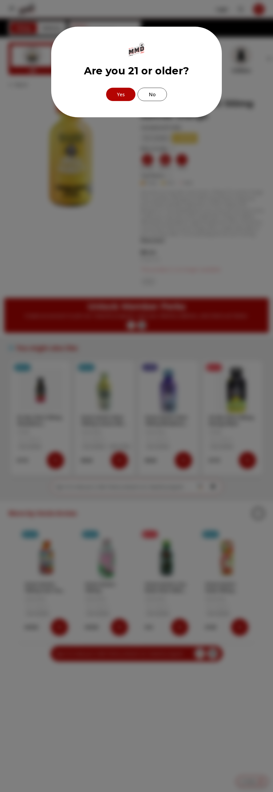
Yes (121, 94)
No (152, 94)
